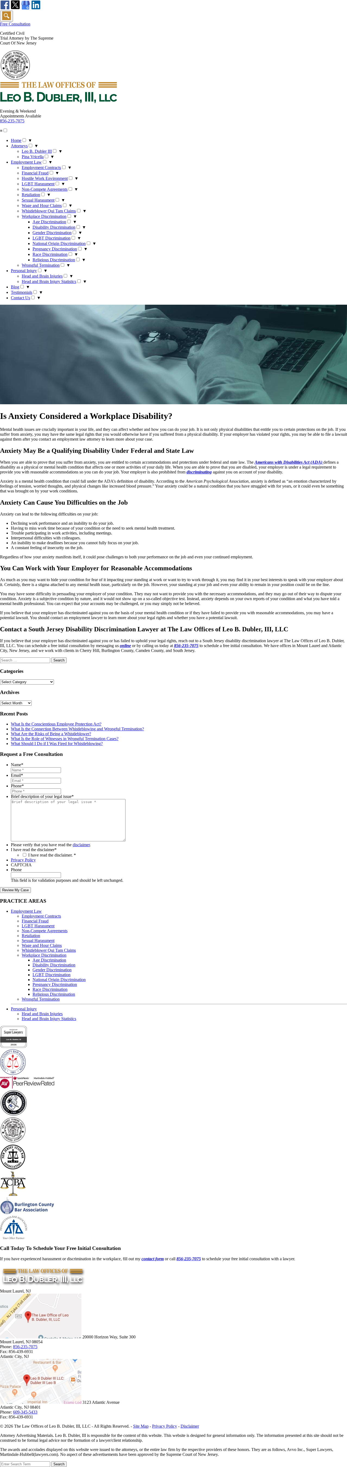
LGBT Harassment (38, 184)
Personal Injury (24, 270)
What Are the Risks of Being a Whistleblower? (51, 733)
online (125, 645)
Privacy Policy (23, 860)
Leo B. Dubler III (37, 151)
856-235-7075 (12, 121)
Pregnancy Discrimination (55, 249)
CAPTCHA (21, 865)
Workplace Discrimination (44, 216)
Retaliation (31, 194)
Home (16, 140)
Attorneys (19, 146)
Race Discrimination (50, 254)
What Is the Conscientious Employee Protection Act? (56, 724)
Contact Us (20, 297)
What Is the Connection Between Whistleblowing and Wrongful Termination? (77, 729)
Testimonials (21, 292)
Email (17, 775)
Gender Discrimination (52, 232)
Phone (17, 786)
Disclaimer (190, 1426)
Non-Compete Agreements (45, 189)
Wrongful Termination (41, 265)
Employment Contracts (41, 167)
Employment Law (26, 162)
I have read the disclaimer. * (52, 855)
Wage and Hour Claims (42, 205)
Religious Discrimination (54, 259)
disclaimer (81, 844)
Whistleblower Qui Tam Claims (49, 211)
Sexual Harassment (38, 200)
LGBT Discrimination (51, 238)
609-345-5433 (25, 1412)
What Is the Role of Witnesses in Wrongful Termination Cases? (64, 738)
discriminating (199, 472)
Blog (15, 287)
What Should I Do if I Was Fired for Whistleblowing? (57, 743)
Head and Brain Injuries (42, 276)
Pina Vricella (33, 156)
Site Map (141, 1426)
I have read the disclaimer (34, 849)
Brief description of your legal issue (42, 796)
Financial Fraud (35, 173)
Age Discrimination (49, 221)
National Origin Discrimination (59, 243)
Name (17, 764)
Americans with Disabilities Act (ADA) (289, 462)
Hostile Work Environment (45, 178)
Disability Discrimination (54, 227)
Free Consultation (15, 24)
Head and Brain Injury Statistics (49, 281)
